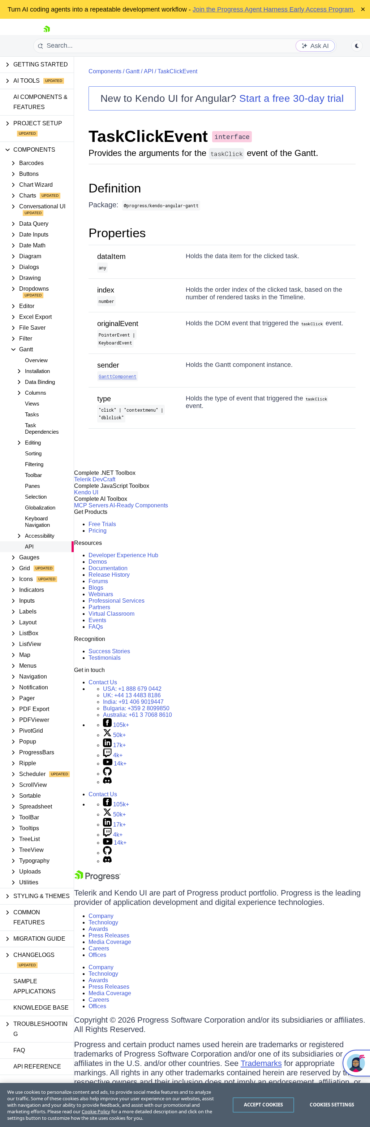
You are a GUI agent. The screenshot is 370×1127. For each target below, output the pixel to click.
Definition (115, 188)
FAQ (19, 1050)
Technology (103, 922)
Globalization (40, 507)
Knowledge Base (41, 1008)
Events (97, 620)
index (105, 290)
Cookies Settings (332, 1104)
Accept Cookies (263, 1104)
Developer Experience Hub (123, 555)
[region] (185, 1105)
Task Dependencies (42, 428)
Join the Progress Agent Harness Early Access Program (273, 9)
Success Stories (109, 651)
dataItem (111, 256)
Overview (36, 360)
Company (101, 916)
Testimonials (105, 658)
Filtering (34, 464)
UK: (132, 695)
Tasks (32, 414)
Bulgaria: (136, 708)
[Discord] (107, 782)
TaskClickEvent (177, 71)
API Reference (37, 1066)
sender (108, 365)
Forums (98, 581)
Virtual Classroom (111, 614)
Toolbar (33, 475)
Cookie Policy (96, 1111)
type (104, 399)
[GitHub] (107, 774)
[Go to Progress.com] (97, 879)
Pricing (98, 531)
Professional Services (117, 601)
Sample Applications (34, 986)
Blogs (96, 588)
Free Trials (102, 524)
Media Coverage (110, 942)
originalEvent (117, 324)
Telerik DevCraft (94, 479)
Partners (99, 607)
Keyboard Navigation (37, 521)
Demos (98, 562)
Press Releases (109, 935)
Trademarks (261, 1063)
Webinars (101, 594)
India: (133, 702)
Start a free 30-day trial (291, 98)
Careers (99, 948)
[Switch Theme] (357, 46)
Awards (98, 929)
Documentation (108, 568)
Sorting (33, 453)
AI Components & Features (40, 102)
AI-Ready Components (138, 505)
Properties (117, 233)
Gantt (132, 71)
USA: (132, 689)
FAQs (96, 627)
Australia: (137, 715)
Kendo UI (86, 492)
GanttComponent (118, 376)
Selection (36, 497)
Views (32, 403)
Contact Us (103, 682)
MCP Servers (91, 505)
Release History (109, 575)
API (29, 546)
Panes (32, 486)
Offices (97, 955)
